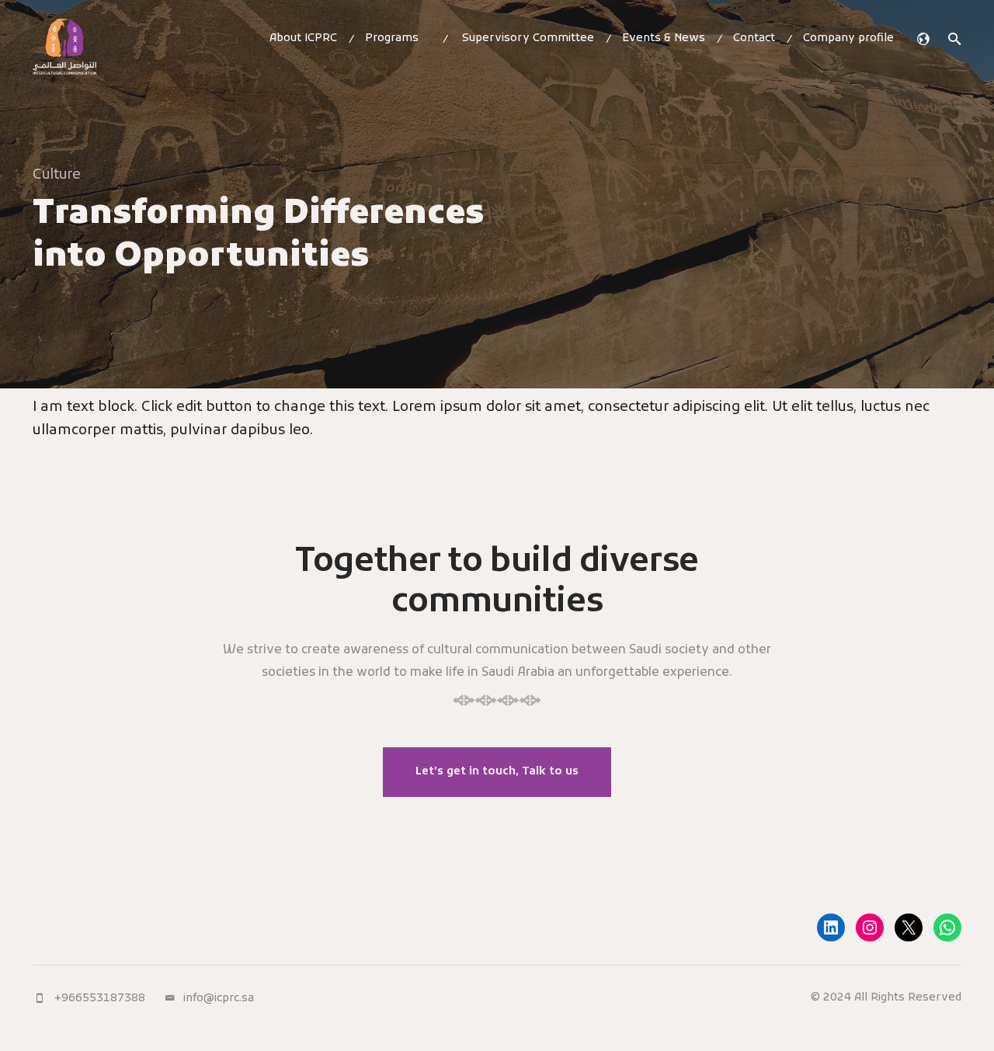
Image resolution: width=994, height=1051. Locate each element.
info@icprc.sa (218, 998)
